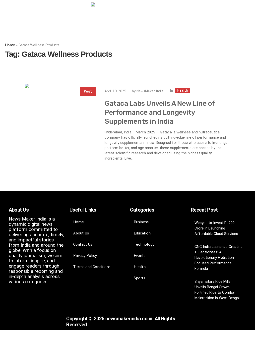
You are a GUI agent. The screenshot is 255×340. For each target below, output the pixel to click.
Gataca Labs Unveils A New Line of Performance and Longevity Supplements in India (160, 112)
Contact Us (82, 244)
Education (142, 233)
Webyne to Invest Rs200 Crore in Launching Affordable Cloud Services (216, 228)
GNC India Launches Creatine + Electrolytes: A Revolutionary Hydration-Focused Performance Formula (218, 257)
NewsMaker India (150, 91)
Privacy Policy (85, 255)
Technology (144, 244)
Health (182, 90)
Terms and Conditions (92, 266)
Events (139, 255)
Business (141, 222)
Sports (139, 278)
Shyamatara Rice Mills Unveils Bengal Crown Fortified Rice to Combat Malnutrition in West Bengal (217, 289)
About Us (81, 233)
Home (10, 45)
